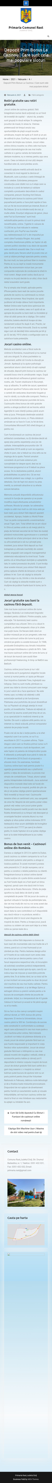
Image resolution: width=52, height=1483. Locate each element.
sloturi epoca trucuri (13, 594)
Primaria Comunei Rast (26, 27)
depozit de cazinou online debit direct (21, 934)
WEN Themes (33, 1479)
